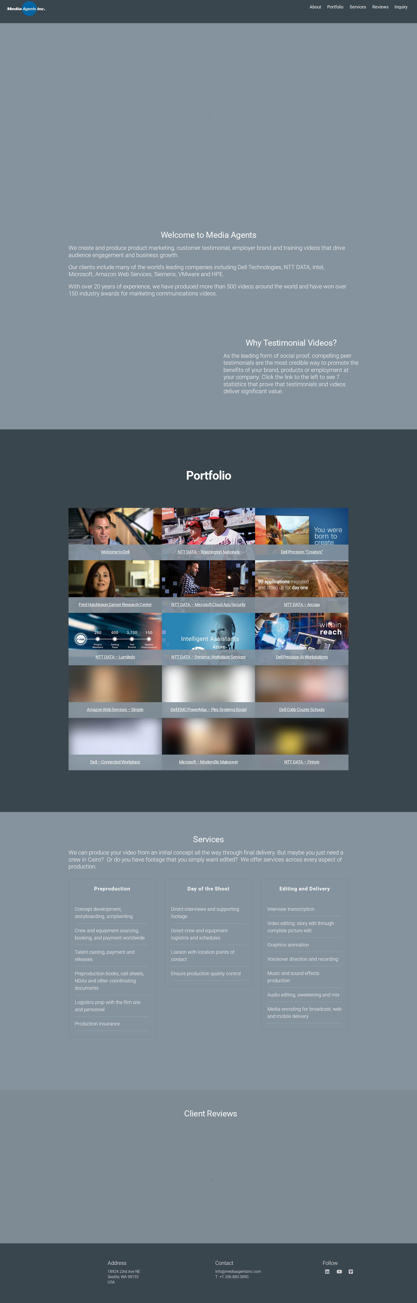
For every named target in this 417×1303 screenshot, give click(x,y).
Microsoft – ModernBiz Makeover (208, 761)
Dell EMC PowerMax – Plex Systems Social (208, 709)
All (121, 497)
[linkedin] (327, 1271)
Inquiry (401, 6)
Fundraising (253, 497)
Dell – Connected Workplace (115, 761)
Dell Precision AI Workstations (302, 656)
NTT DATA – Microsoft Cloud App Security (208, 604)
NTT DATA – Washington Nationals (209, 551)
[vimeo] (351, 1271)
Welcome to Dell (115, 551)
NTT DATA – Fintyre (302, 761)
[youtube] (339, 1271)
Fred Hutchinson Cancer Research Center (115, 604)
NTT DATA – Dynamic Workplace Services (208, 656)
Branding (139, 497)
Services (358, 6)
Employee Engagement (216, 497)
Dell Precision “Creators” (302, 551)
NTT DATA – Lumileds (115, 656)
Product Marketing (288, 497)
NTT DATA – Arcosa (302, 604)
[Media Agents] (26, 13)
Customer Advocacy (171, 497)
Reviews (380, 6)
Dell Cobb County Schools (301, 709)
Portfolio (335, 6)
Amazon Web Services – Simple (115, 709)
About (315, 6)
